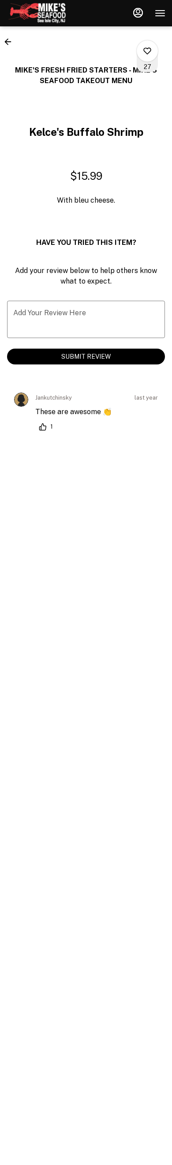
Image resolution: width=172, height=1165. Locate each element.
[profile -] (138, 12)
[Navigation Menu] (160, 13)
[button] (10, 41)
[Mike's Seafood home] (46, 13)
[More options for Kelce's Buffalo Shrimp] (147, 51)
